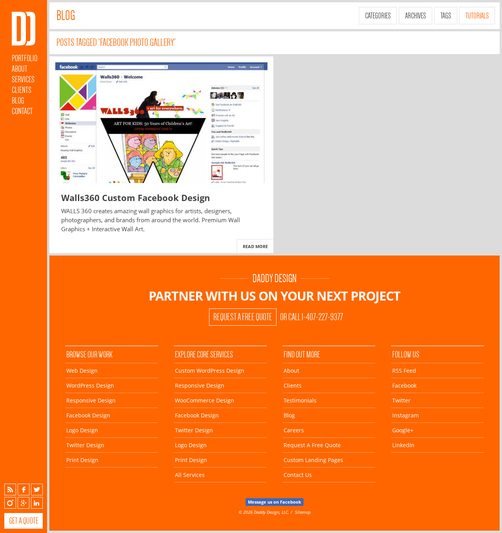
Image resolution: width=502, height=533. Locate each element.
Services (23, 79)
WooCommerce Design (204, 400)
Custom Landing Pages (313, 460)
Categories (378, 15)
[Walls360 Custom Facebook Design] (161, 122)
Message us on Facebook (274, 502)
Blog (18, 100)
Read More (255, 246)
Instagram (10, 503)
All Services (190, 475)
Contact (22, 111)
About (19, 69)
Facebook (23, 489)
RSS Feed (404, 370)
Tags (445, 15)
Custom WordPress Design (209, 370)
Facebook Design (88, 415)
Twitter (37, 489)
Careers (294, 430)
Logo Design (82, 430)
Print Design (82, 460)
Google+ (23, 503)
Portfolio (24, 58)
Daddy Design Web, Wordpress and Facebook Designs (23, 28)
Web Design (82, 370)
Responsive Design (91, 400)
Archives (415, 15)
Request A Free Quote (242, 317)
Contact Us (298, 475)
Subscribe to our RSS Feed (10, 489)
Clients (21, 90)
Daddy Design (274, 278)
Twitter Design (85, 445)
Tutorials (477, 15)
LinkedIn (37, 503)
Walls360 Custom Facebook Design (135, 197)
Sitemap (303, 512)
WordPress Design (90, 385)
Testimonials (300, 400)
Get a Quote (23, 521)
